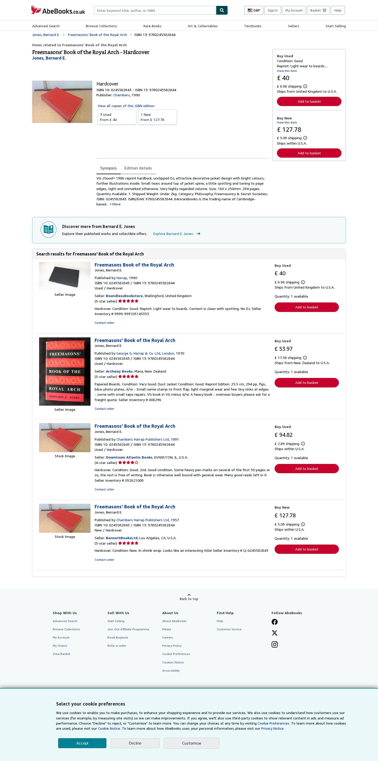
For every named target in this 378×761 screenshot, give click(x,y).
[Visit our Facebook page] (275, 622)
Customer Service (229, 629)
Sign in (273, 10)
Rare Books (152, 26)
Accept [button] (82, 743)
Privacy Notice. (272, 728)
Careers (167, 637)
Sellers (293, 26)
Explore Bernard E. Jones (173, 233)
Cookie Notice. (109, 728)
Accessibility (171, 670)
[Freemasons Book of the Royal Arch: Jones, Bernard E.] (65, 289)
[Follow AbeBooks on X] (275, 633)
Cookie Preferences (176, 654)
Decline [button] (135, 743)
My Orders (60, 646)
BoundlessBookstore (124, 295)
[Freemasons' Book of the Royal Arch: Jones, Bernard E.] (65, 404)
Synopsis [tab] (108, 167)
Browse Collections (101, 26)
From (108, 117)
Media (166, 629)
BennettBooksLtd (122, 538)
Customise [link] (191, 743)
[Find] (222, 10)
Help (337, 10)
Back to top (189, 598)
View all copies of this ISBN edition (126, 105)
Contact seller (104, 323)
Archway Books (119, 371)
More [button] (116, 204)
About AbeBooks (174, 621)
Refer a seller (116, 646)
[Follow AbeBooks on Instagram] (275, 645)
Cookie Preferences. (274, 723)
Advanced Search (46, 26)
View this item (287, 71)
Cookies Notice (173, 662)
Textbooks (253, 26)
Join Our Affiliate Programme (128, 629)
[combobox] (155, 10)
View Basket (61, 654)
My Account (294, 10)
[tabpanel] (182, 191)
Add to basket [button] (309, 101)
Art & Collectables (203, 26)
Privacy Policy (172, 646)
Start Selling (336, 26)
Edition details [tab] (138, 167)
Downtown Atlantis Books (129, 457)
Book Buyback (117, 637)
